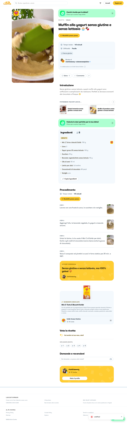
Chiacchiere (47, 400)
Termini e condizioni (88, 412)
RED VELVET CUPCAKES (89, 400)
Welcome (85, 415)
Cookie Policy (48, 412)
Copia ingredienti (70, 179)
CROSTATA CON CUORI (12, 402)
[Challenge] (100, 3)
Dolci (68, 20)
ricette (61, 20)
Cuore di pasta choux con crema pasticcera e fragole (97, 402)
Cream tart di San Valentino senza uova (16, 400)
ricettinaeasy (70, 61)
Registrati (118, 3)
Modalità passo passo (70, 35)
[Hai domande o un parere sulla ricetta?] (85, 359)
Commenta (80, 76)
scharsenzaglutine (82, 61)
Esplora (46, 415)
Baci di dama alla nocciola (51, 402)
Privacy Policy (9, 412)
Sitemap (8, 415)
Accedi (107, 3)
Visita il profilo (75, 378)
